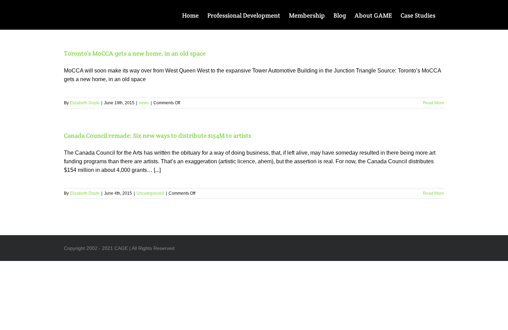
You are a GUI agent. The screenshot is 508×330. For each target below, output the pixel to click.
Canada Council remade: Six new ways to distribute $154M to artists (157, 135)
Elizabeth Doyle (85, 102)
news (144, 102)
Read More (433, 102)
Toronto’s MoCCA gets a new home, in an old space (135, 53)
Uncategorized (150, 193)
